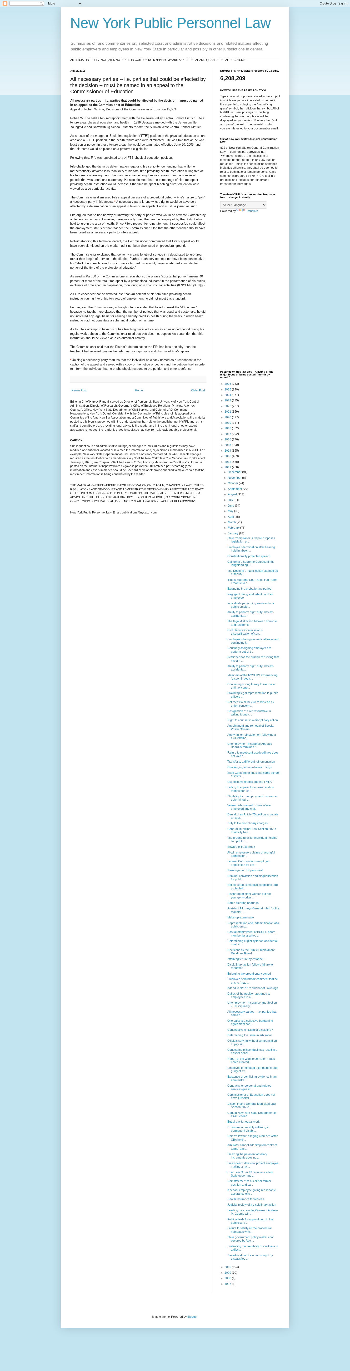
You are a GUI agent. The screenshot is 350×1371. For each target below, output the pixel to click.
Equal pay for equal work (243, 1121)
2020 (228, 417)
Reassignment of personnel (245, 870)
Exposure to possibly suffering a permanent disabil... (248, 1129)
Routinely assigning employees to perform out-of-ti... (249, 649)
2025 (228, 389)
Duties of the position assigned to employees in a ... (248, 995)
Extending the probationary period (249, 588)
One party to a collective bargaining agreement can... (250, 1022)
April (231, 516)
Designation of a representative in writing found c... (249, 713)
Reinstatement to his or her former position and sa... (249, 1182)
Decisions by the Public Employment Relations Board (251, 951)
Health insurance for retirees (245, 1199)
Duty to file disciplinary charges (247, 823)
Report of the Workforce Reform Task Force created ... (251, 1060)
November (235, 477)
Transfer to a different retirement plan (251, 761)
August (233, 494)
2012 (228, 462)
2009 (228, 1272)
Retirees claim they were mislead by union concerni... (250, 703)
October (233, 483)
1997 (228, 1284)
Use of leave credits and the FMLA (249, 782)
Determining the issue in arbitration (250, 1035)
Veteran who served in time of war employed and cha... (249, 807)
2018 (228, 428)
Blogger (192, 1316)
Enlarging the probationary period (249, 973)
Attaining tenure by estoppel (245, 959)
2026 (228, 383)
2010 (228, 1267)
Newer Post (78, 390)
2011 (228, 467)
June (231, 505)
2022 (228, 406)
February (234, 527)
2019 (228, 422)
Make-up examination (241, 917)
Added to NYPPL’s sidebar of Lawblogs (252, 988)
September (235, 489)
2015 (228, 445)
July (231, 500)
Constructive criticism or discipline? (250, 1029)
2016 (228, 439)
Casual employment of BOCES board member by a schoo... (251, 933)
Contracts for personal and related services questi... (249, 1087)
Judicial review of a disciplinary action (251, 1204)
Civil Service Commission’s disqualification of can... (245, 632)
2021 (228, 411)
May (231, 511)
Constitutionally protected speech (248, 556)
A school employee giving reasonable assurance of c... (251, 1192)
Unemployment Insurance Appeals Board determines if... (249, 745)
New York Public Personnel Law (170, 23)
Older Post (198, 390)
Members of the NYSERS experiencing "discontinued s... (252, 677)
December (235, 472)
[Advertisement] (250, 291)
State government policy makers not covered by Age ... (250, 1239)
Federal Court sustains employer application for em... (248, 863)
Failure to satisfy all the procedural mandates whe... (249, 1230)
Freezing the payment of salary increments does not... (247, 1156)
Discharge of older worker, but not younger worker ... (249, 895)
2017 (228, 434)
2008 (228, 1278)
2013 (228, 456)
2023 (228, 400)
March (232, 522)
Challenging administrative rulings (249, 767)
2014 (228, 450)
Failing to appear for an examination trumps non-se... (250, 789)
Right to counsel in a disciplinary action (252, 720)
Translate (252, 211)
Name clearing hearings (243, 903)
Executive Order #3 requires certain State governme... (250, 1174)
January (233, 533)
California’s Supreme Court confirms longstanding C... (250, 563)
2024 (228, 395)
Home (139, 390)
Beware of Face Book (241, 846)
